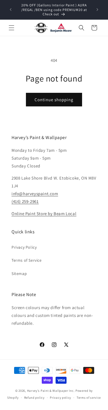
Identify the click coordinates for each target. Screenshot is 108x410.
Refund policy (34, 398)
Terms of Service (27, 260)
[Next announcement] (97, 9)
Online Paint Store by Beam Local (44, 213)
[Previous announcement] (10, 9)
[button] (11, 27)
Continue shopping (54, 99)
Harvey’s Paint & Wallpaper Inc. (51, 391)
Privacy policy (60, 398)
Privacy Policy (24, 247)
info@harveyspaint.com (35, 193)
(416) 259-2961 (25, 201)
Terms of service (89, 398)
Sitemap (19, 273)
